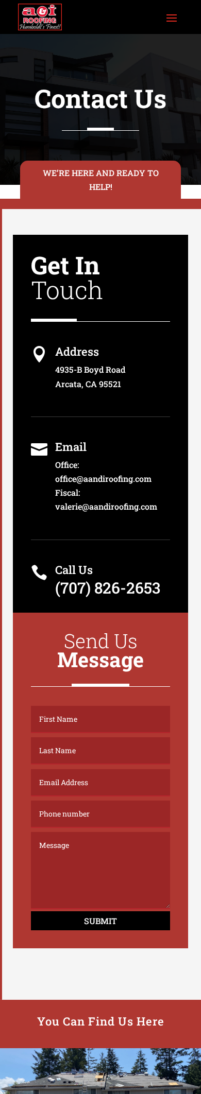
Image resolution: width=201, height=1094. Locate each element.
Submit (100, 920)
